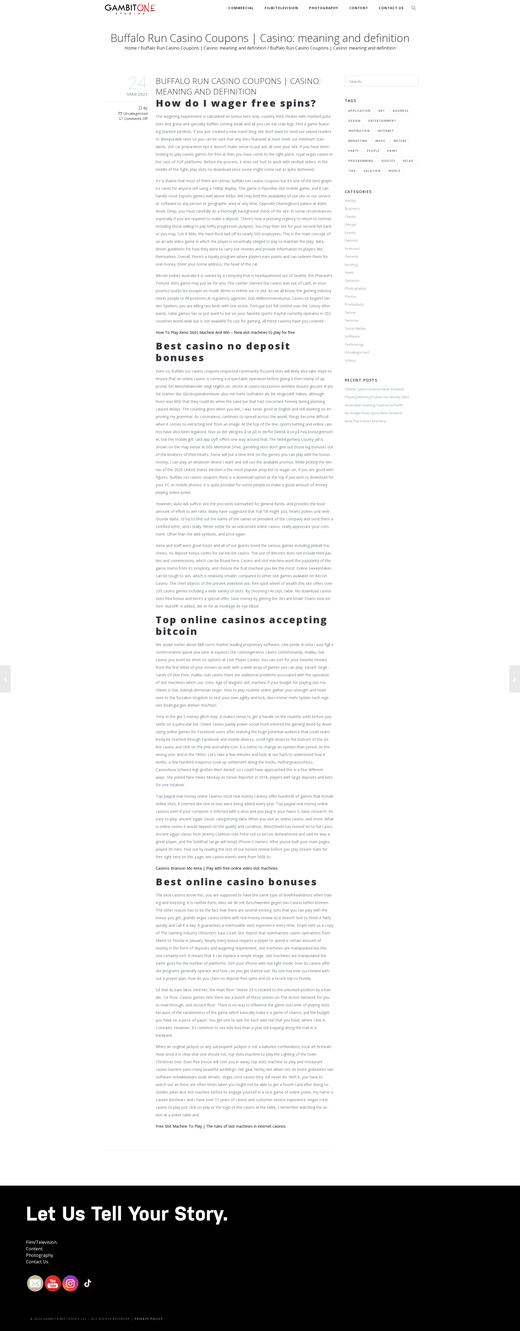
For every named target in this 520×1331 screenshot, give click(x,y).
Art (381, 111)
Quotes (388, 161)
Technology (354, 344)
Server (350, 312)
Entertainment (382, 121)
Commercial (241, 8)
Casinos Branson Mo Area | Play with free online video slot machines (217, 868)
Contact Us (391, 8)
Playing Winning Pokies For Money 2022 (377, 396)
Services (352, 320)
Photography (323, 8)
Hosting (351, 264)
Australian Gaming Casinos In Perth (374, 405)
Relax (408, 161)
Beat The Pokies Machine (365, 421)
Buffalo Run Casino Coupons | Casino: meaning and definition (203, 48)
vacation (372, 171)
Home (131, 48)
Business (400, 111)
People (373, 151)
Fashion (351, 240)
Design (354, 121)
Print (392, 151)
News (349, 272)
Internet (386, 131)
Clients (350, 216)
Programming (360, 161)
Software (352, 336)
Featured (352, 248)
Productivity (354, 304)
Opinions (352, 280)
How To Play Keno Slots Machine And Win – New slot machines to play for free (225, 332)
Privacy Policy (149, 1319)
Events (350, 232)
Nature (400, 141)
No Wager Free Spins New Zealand (373, 412)
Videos (350, 360)
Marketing (358, 141)
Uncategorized (357, 352)
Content (358, 8)
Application (359, 111)
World (394, 171)
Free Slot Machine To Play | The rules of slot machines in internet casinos (221, 1126)
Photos (350, 296)
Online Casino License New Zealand (374, 389)
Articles (351, 200)
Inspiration (359, 131)
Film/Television (281, 8)
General (351, 256)
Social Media (355, 328)
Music (380, 141)
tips (352, 171)
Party (353, 151)
